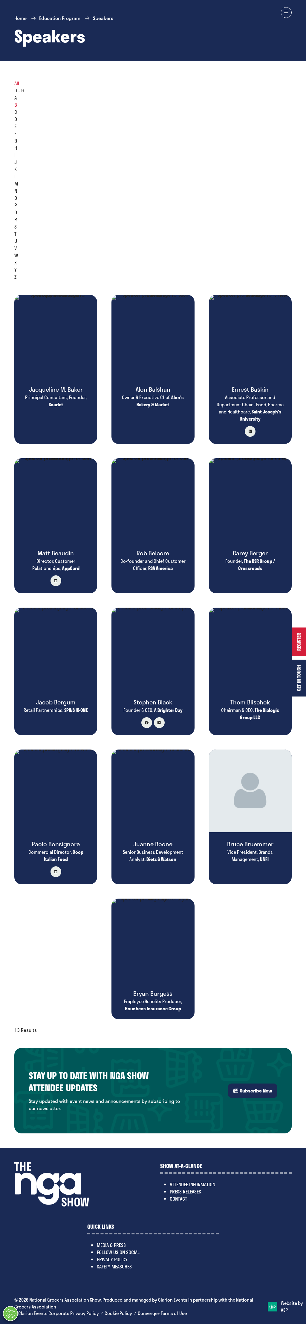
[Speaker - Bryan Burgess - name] (152, 959)
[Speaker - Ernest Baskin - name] (250, 369)
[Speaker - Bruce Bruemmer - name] (250, 817)
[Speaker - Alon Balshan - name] (152, 369)
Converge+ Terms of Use (162, 1313)
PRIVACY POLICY (112, 1259)
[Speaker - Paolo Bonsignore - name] (55, 817)
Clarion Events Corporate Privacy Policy (58, 1313)
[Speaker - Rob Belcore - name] (152, 525)
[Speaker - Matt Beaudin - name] (55, 525)
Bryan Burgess (152, 993)
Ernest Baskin (250, 389)
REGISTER (298, 642)
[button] (286, 12)
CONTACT (178, 1198)
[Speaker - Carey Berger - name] (250, 525)
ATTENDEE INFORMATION (192, 1184)
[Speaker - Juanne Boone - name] (152, 817)
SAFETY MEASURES (114, 1266)
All (16, 83)
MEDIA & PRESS (111, 1245)
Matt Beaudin (56, 552)
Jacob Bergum (56, 702)
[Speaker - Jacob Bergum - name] (55, 671)
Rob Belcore (153, 552)
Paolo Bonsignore (56, 843)
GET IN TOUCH (298, 678)
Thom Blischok (250, 702)
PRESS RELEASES (185, 1191)
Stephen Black (153, 702)
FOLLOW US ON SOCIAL (118, 1252)
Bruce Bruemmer (250, 843)
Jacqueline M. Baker (56, 389)
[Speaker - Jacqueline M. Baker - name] (55, 369)
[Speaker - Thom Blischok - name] (250, 671)
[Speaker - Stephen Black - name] (152, 671)
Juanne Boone (152, 843)
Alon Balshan (153, 389)
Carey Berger (250, 552)
